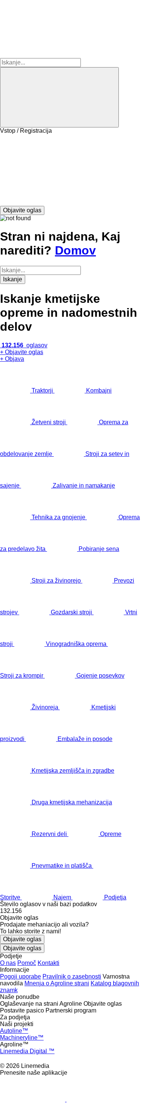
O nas (8, 963)
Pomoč (26, 963)
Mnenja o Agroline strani (56, 983)
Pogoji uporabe (20, 976)
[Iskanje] (59, 97)
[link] (70, 911)
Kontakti (48, 963)
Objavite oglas (22, 939)
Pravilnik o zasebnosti (71, 976)
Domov (75, 250)
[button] (70, 170)
